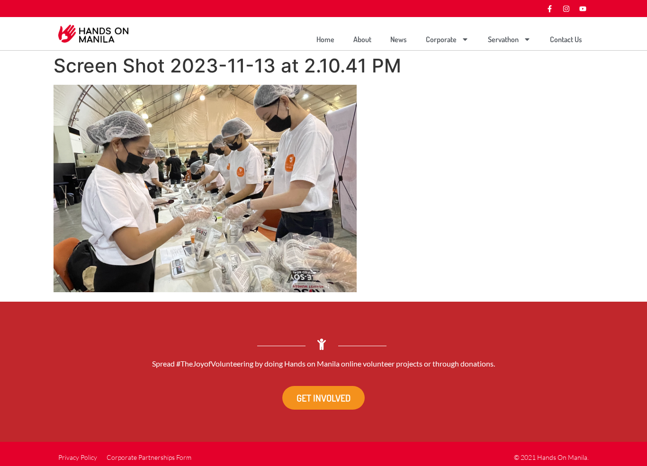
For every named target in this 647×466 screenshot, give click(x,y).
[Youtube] (582, 8)
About (362, 39)
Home (325, 39)
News (398, 39)
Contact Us (566, 39)
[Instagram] (566, 8)
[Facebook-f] (549, 8)
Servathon (503, 39)
